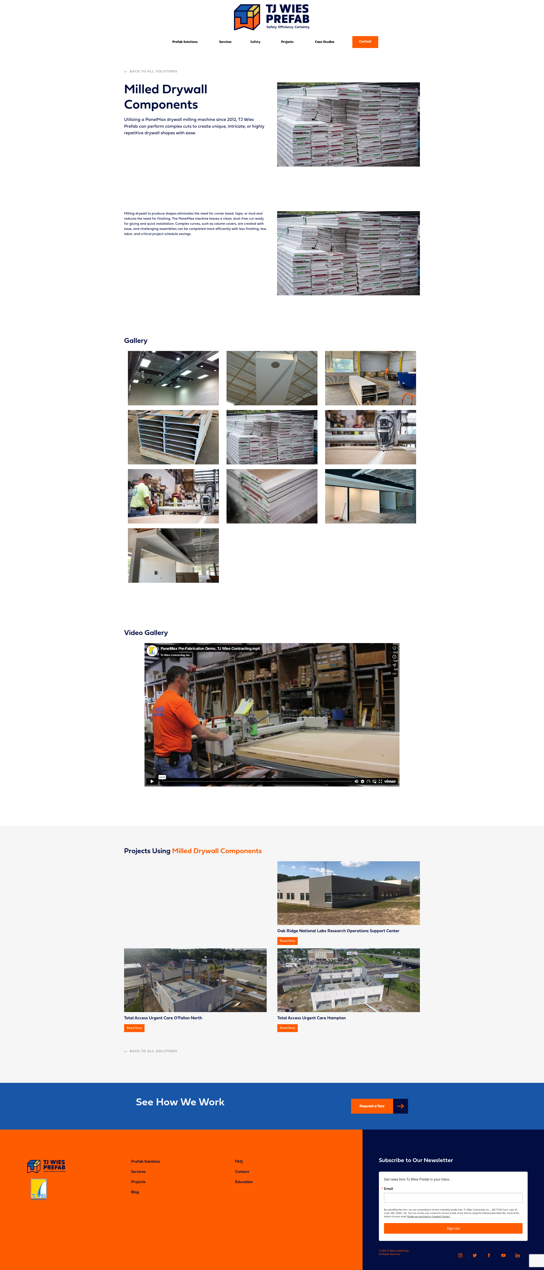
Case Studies (324, 42)
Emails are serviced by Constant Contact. (428, 1216)
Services (225, 42)
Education (244, 1182)
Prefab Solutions (185, 42)
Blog (135, 1192)
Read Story (287, 941)
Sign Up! (453, 1228)
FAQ (239, 1162)
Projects (287, 42)
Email (388, 1188)
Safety (255, 42)
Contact (365, 41)
